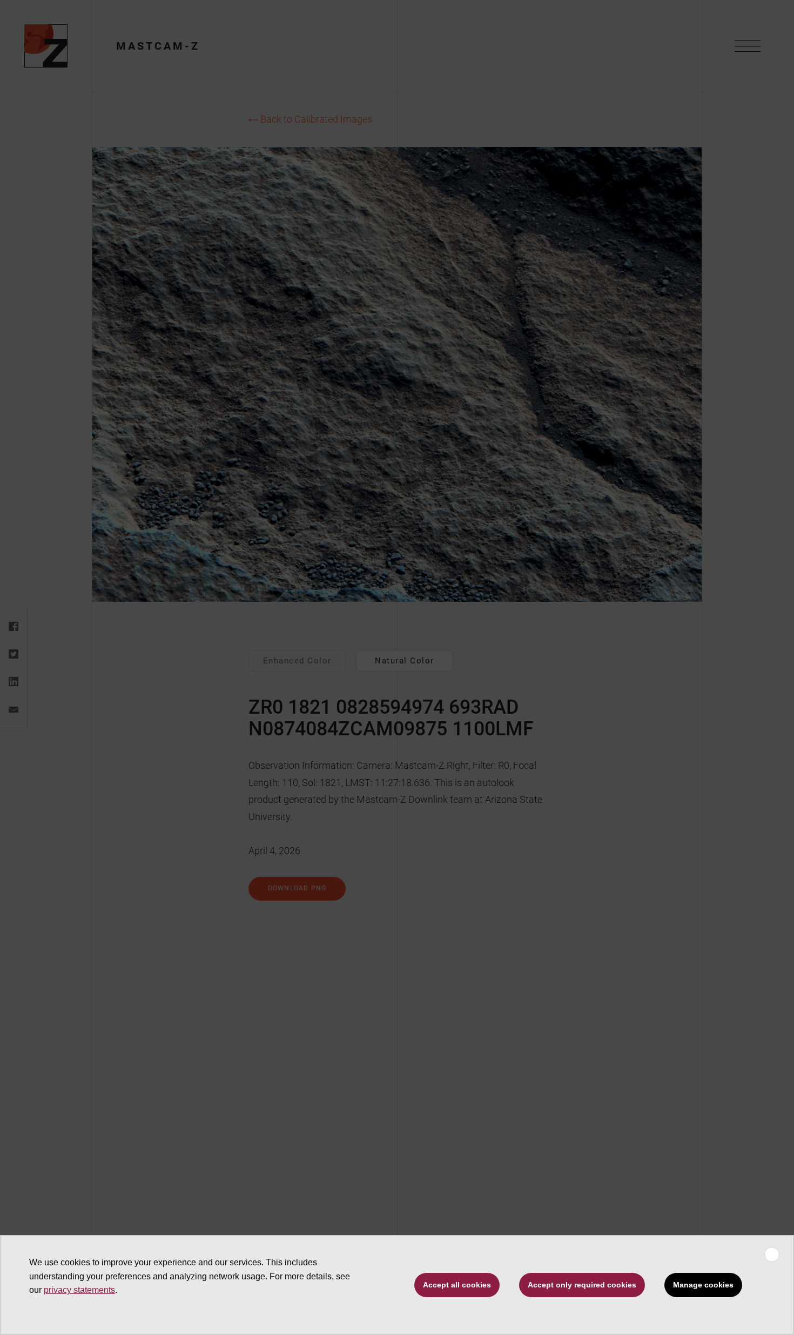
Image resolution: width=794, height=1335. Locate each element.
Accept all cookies (457, 1284)
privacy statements (79, 1289)
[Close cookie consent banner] (771, 1254)
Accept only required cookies (582, 1284)
